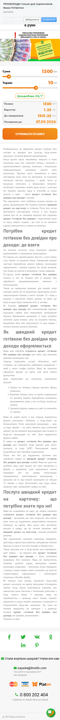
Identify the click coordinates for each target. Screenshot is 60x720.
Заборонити (32, 19)
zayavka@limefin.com (32, 668)
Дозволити (49, 19)
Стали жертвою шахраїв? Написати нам (32, 658)
